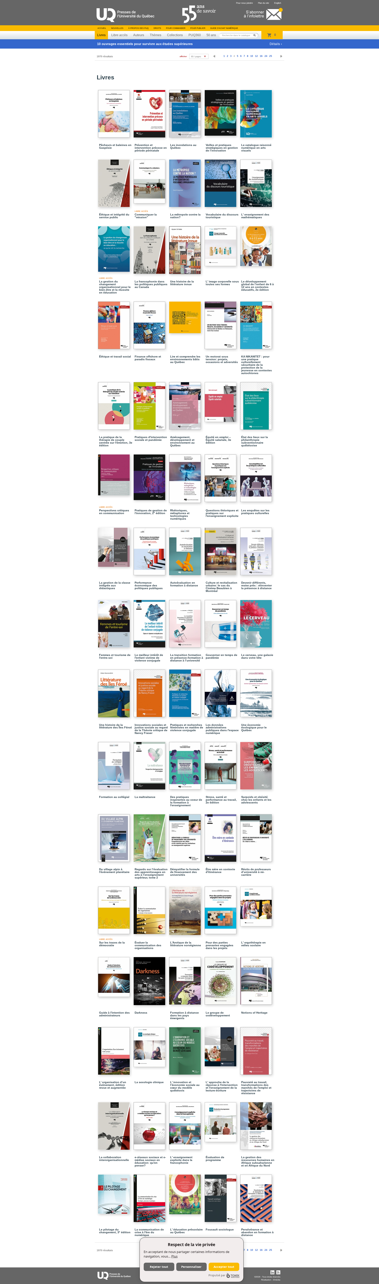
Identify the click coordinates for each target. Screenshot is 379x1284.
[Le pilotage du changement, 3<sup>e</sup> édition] (114, 1192)
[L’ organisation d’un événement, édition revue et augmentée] (114, 1049)
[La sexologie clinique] (150, 1045)
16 (261, 56)
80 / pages (196, 56)
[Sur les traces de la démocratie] (114, 908)
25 (270, 56)
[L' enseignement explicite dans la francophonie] (185, 1124)
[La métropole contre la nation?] (185, 181)
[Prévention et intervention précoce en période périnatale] (150, 112)
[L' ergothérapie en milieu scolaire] (256, 905)
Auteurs (138, 35)
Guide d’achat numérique (224, 28)
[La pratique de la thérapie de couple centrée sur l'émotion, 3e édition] (114, 404)
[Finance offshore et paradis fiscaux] (150, 323)
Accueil (102, 28)
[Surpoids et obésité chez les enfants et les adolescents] (256, 764)
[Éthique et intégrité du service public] (114, 181)
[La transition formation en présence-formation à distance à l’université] (185, 622)
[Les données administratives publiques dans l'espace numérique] (221, 691)
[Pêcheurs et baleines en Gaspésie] (114, 112)
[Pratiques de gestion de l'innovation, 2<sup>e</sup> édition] (150, 475)
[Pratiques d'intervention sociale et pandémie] (150, 404)
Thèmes (155, 35)
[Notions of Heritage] (256, 979)
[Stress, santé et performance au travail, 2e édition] (221, 764)
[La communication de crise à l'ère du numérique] (150, 1196)
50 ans (211, 35)
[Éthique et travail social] (114, 323)
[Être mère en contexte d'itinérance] (221, 836)
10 (251, 56)
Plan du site (263, 3)
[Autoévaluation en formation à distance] (185, 549)
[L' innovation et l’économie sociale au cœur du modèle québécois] (185, 1049)
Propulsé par (216, 1275)
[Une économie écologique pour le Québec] (256, 691)
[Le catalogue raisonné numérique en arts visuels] (256, 112)
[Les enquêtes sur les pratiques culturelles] (256, 476)
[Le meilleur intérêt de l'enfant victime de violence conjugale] (150, 622)
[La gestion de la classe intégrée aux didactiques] (114, 545)
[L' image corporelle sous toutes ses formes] (221, 244)
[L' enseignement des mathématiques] (256, 181)
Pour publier (197, 28)
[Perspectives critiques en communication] (114, 473)
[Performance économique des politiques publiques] (150, 549)
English (277, 3)
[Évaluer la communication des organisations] (150, 908)
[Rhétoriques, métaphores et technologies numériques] (185, 477)
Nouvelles (117, 28)
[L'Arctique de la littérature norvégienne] (185, 909)
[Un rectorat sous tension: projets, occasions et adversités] (221, 323)
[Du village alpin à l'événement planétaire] (114, 836)
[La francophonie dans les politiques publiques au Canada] (150, 248)
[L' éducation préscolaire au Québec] (185, 1193)
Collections (175, 35)
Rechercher (256, 35)
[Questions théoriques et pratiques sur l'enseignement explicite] (221, 476)
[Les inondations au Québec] (185, 112)
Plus (174, 1256)
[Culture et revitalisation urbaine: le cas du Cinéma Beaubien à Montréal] (221, 549)
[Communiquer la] (150, 180)
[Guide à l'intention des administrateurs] (114, 975)
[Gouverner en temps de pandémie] (221, 622)
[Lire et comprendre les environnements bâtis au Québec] (185, 315)
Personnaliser (191, 1267)
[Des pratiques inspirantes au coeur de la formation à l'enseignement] (185, 764)
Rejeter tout (159, 1267)
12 (256, 56)
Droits (157, 28)
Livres (101, 35)
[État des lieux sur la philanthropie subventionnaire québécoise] (256, 404)
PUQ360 (195, 35)
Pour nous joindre (244, 3)
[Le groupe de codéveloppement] (221, 979)
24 (266, 56)
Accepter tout (224, 1267)
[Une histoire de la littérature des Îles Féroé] (114, 692)
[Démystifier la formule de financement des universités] (185, 836)
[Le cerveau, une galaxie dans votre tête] (256, 622)
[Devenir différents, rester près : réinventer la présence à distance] (256, 549)
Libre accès (119, 35)
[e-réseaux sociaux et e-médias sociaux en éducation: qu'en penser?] (150, 1124)
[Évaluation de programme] (221, 1120)
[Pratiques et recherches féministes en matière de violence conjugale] (185, 691)
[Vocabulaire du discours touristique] (221, 181)
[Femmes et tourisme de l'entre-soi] (114, 622)
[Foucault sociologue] (221, 1196)
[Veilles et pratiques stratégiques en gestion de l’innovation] (221, 111)
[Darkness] (150, 979)
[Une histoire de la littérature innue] (185, 248)
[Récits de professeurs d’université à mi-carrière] (256, 836)
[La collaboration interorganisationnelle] (114, 1124)
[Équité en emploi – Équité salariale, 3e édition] (221, 400)
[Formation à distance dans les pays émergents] (185, 979)
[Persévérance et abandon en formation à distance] (256, 1196)
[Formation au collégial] (114, 764)
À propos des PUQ (138, 28)
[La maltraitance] (150, 764)
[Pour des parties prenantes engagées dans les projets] (221, 908)
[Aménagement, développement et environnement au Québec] (185, 404)
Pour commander (175, 28)
